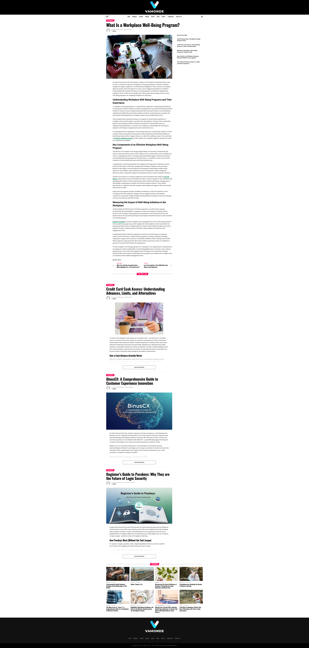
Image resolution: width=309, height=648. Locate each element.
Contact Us (179, 16)
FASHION (141, 16)
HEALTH (153, 16)
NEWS (158, 16)
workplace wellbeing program (123, 138)
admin (114, 31)
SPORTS (163, 16)
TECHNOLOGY (171, 16)
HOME (128, 16)
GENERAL (147, 16)
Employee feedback (119, 222)
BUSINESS (134, 16)
